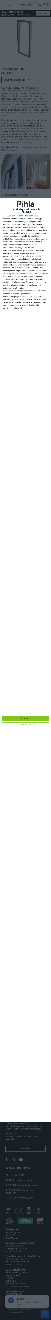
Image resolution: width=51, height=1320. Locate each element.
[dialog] (25, 660)
